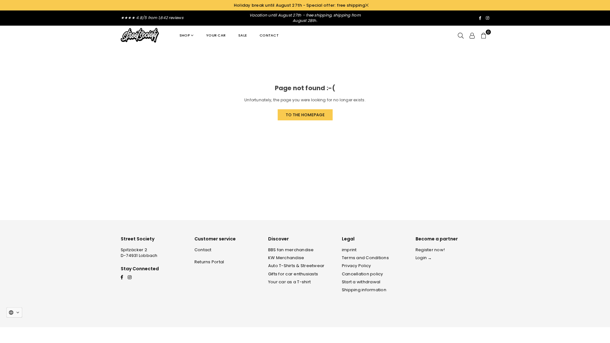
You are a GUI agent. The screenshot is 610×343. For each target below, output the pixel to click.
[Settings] (472, 35)
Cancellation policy (362, 274)
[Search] (460, 35)
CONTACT (269, 35)
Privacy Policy (356, 266)
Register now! (430, 250)
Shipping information (364, 290)
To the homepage (305, 115)
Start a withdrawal (361, 282)
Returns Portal (209, 262)
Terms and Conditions (365, 258)
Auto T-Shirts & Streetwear (296, 266)
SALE (242, 35)
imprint (349, 250)
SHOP (185, 35)
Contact (203, 250)
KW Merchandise (286, 258)
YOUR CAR (216, 35)
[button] (483, 35)
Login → (424, 258)
